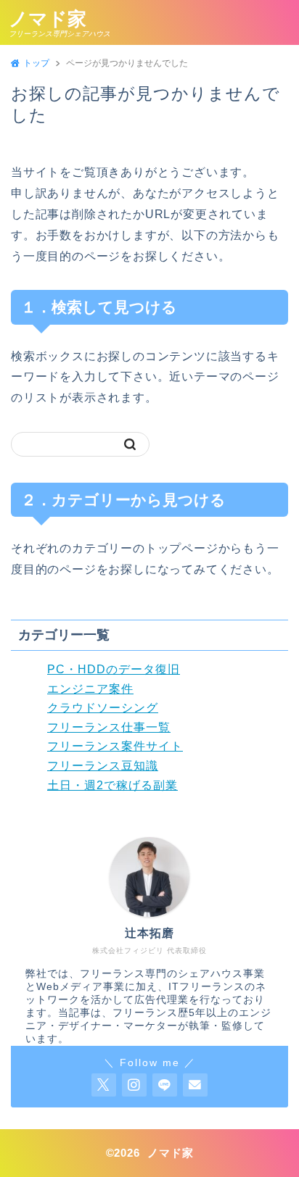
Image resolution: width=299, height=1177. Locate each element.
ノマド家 (47, 19)
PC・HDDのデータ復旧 (113, 669)
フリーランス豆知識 (102, 766)
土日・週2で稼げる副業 (112, 785)
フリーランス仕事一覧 (109, 727)
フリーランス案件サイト (115, 746)
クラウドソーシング (102, 708)
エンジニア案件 (90, 689)
